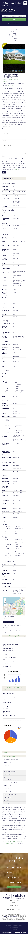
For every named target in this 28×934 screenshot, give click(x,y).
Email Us (3, 10)
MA (14, 841)
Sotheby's (14, 923)
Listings (9, 841)
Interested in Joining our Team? (14, 909)
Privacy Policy (16, 169)
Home (4, 841)
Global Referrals (14, 927)
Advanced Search (14, 23)
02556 (12, 843)
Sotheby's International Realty (14, 925)
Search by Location (14, 883)
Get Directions (8, 622)
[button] (14, 19)
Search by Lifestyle (14, 867)
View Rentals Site (14, 905)
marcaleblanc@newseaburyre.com (9, 916)
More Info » (6, 81)
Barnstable (19, 841)
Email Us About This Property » (11, 79)
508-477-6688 (10, 85)
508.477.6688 (9, 9)
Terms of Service (22, 174)
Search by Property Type (14, 872)
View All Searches (14, 887)
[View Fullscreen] (5, 605)
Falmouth (7, 843)
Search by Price (14, 877)
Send (4, 172)
